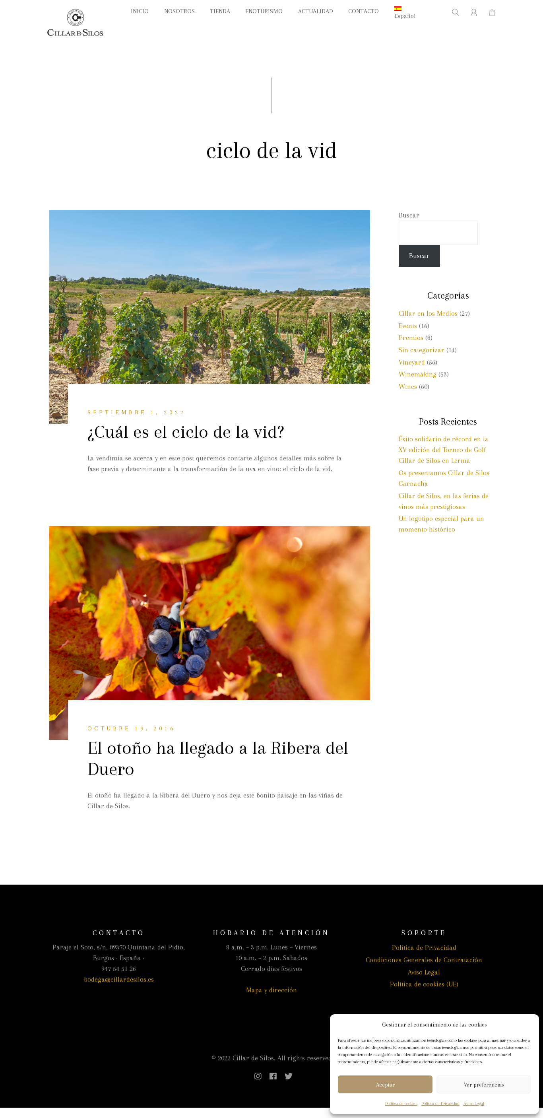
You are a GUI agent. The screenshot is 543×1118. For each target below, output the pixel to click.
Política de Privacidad (440, 1103)
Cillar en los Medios (428, 313)
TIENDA (220, 11)
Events (408, 326)
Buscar (409, 215)
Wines (408, 386)
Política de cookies (401, 1103)
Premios (411, 338)
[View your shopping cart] (488, 12)
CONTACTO (363, 11)
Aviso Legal (473, 1103)
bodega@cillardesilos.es (119, 979)
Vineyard (412, 362)
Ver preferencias (484, 1084)
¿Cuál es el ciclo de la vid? (185, 431)
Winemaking (417, 374)
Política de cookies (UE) (424, 984)
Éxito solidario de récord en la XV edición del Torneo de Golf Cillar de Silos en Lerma (444, 449)
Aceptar (385, 1084)
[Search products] (450, 12)
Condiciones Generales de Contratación (424, 960)
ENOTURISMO (264, 11)
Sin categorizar (421, 350)
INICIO (140, 11)
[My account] (469, 12)
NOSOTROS (179, 11)
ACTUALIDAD (315, 11)
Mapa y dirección (271, 990)
